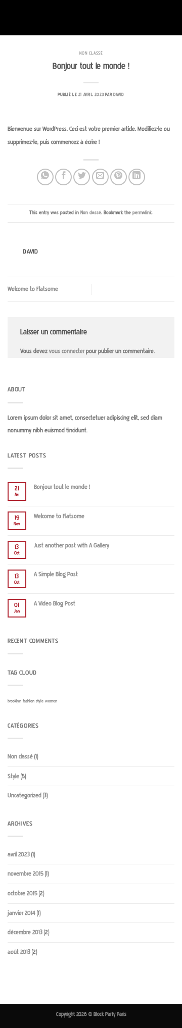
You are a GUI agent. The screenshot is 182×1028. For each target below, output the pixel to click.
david (118, 94)
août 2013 (19, 952)
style (39, 701)
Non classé (91, 53)
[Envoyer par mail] (100, 177)
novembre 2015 (25, 873)
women (51, 701)
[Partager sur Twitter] (81, 177)
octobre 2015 (22, 893)
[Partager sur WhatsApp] (45, 177)
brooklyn (14, 701)
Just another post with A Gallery (71, 545)
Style (13, 776)
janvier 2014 (21, 913)
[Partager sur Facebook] (63, 177)
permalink (142, 212)
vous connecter (66, 351)
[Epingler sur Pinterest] (118, 177)
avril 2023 (19, 854)
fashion (28, 701)
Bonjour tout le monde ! (62, 487)
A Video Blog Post (54, 603)
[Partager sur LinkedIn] (136, 177)
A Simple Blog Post (56, 574)
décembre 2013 (25, 932)
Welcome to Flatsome (33, 289)
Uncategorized (24, 795)
